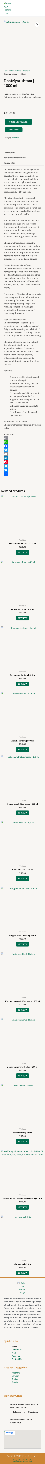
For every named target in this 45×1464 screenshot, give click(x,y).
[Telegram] (22, 466)
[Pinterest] (22, 462)
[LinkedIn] (22, 458)
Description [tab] (9, 152)
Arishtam (26, 71)
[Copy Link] (22, 438)
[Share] (22, 474)
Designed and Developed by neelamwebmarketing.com (22, 1460)
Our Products (15, 71)
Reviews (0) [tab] (9, 163)
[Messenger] (22, 470)
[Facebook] (22, 446)
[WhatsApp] (22, 442)
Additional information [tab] (15, 157)
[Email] (22, 454)
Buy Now (14, 129)
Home (6, 71)
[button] (33, 8)
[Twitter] (22, 450)
